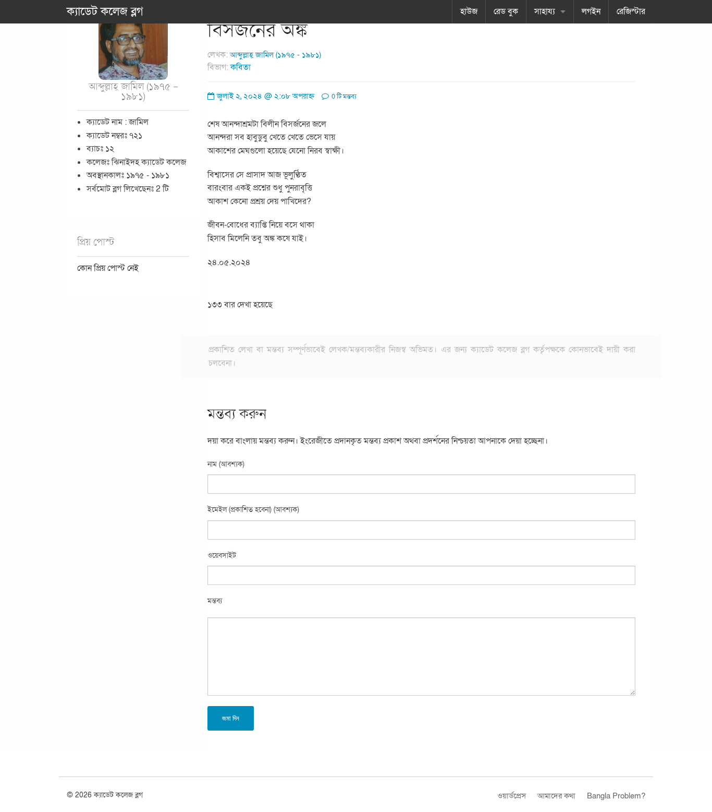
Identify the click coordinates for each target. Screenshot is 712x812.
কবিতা (240, 67)
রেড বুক (506, 11)
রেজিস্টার (631, 11)
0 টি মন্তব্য (343, 96)
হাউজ (468, 11)
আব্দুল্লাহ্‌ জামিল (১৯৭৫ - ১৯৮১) (275, 55)
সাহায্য (544, 11)
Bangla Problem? (616, 796)
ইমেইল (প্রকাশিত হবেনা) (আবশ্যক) (253, 510)
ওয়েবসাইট (221, 555)
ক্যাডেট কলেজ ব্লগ (105, 11)
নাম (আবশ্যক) (225, 464)
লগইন (591, 11)
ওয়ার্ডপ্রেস (511, 796)
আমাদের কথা (556, 796)
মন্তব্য (214, 601)
